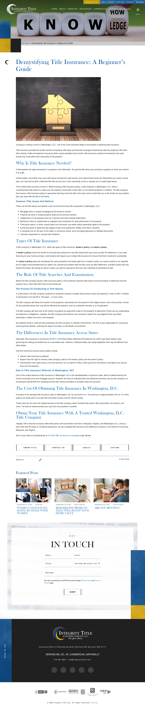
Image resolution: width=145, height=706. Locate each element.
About (62, 9)
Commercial (100, 9)
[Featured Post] (33, 490)
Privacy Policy (86, 580)
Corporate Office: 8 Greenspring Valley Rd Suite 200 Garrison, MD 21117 (72, 647)
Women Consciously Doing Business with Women (32, 511)
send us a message (70, 435)
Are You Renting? (107, 508)
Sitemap (94, 702)
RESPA (52, 338)
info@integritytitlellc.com (79, 659)
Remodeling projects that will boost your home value (72, 511)
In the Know (124, 459)
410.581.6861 (60, 659)
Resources (86, 9)
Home (55, 9)
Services (73, 9)
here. (85, 394)
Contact (113, 9)
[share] (26, 459)
